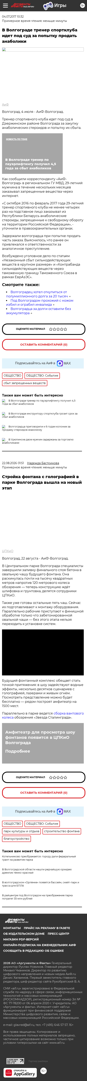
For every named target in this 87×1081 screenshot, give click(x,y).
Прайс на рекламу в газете (47, 928)
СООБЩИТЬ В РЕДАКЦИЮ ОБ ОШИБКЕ (33, 951)
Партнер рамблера (38, 1061)
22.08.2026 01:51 (13, 463)
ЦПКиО (7, 551)
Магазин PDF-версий (21, 939)
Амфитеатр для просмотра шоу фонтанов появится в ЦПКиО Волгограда (40, 737)
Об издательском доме (24, 934)
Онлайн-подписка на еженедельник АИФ (39, 945)
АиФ (5, 104)
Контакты (12, 928)
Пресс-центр (58, 934)
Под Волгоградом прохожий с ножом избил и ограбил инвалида (39, 303)
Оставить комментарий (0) (43, 344)
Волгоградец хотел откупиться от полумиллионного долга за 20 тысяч (37, 294)
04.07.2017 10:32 (13, 16)
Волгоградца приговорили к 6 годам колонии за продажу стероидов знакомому (36, 428)
